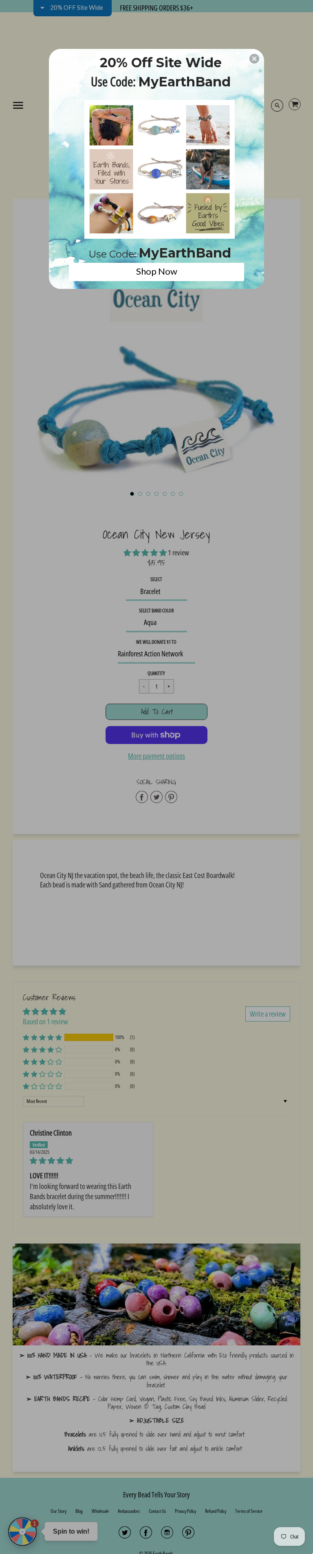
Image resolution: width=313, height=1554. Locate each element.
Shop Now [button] (156, 271)
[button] (254, 59)
